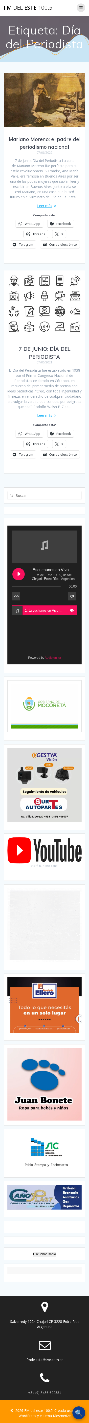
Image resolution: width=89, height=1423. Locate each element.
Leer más (44, 205)
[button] (72, 610)
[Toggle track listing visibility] (72, 596)
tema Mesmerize (57, 1415)
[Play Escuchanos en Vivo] (18, 574)
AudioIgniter (53, 657)
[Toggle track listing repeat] (16, 596)
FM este (28, 7)
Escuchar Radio (44, 1254)
